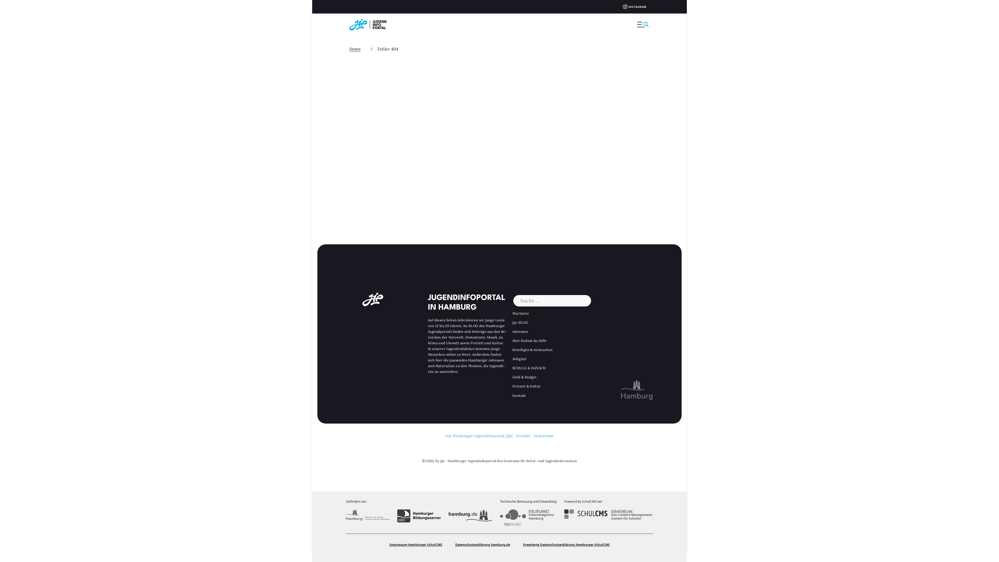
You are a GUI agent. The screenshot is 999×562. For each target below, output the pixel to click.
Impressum (544, 435)
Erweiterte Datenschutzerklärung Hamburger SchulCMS (566, 544)
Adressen (520, 331)
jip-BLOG (520, 322)
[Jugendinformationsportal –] (370, 24)
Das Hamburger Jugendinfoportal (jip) (479, 435)
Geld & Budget (524, 377)
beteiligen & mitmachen (533, 350)
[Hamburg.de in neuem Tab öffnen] (470, 515)
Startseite (521, 313)
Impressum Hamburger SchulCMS (415, 544)
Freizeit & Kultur (527, 386)
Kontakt (519, 395)
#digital (519, 359)
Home (355, 49)
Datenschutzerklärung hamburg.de (482, 544)
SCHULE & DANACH (529, 368)
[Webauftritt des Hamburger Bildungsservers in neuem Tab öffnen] (419, 515)
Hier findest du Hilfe (530, 341)
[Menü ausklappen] (643, 24)
